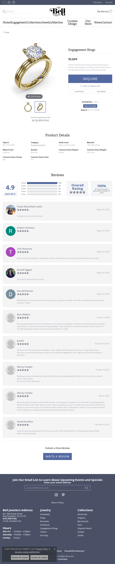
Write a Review (57, 456)
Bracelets (44, 521)
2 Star (23, 191)
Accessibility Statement (74, 551)
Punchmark (62, 559)
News (98, 22)
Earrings (44, 535)
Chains (43, 532)
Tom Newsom (24, 248)
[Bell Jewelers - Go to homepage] (57, 11)
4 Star (23, 186)
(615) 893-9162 (40, 120)
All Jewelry (45, 514)
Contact (107, 22)
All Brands (82, 514)
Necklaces (45, 524)
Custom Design (72, 22)
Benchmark (83, 521)
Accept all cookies (39, 557)
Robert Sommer (25, 227)
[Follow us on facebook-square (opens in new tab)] (4, 2)
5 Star (23, 183)
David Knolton (25, 421)
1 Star (23, 194)
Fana (80, 524)
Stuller (81, 535)
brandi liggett (24, 269)
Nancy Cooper (25, 366)
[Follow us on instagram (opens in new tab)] (9, 2)
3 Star (23, 188)
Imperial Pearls (85, 528)
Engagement (19, 22)
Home (7, 22)
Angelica (82, 517)
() (60, 183)
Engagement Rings (38, 145)
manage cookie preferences (27, 552)
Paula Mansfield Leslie (29, 206)
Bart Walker (23, 314)
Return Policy (57, 502)
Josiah (20, 340)
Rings (7, 32)
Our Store (88, 22)
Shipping (79, 91)
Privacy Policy (42, 549)
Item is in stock (90, 106)
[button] (97, 2)
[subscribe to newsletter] (86, 487)
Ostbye (81, 532)
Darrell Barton (25, 291)
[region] (34, 68)
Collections (34, 22)
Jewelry (47, 22)
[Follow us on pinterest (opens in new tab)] (13, 2)
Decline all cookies (20, 557)
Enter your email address (57, 482)
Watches (57, 22)
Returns (101, 91)
